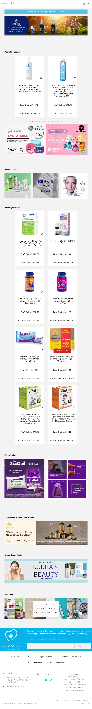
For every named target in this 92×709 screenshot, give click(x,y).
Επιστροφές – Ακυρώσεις (71, 657)
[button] (30, 121)
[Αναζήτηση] (84, 4)
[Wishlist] (41, 78)
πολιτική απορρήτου (58, 639)
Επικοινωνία (16, 657)
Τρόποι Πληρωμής (34, 662)
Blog (30, 657)
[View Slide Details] (46, 26)
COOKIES (85, 703)
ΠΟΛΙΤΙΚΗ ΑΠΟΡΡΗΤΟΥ (60, 700)
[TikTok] (51, 680)
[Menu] (4, 4)
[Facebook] (40, 680)
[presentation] (11, 86)
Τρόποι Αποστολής (57, 662)
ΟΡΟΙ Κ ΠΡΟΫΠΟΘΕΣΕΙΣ (80, 700)
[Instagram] (45, 680)
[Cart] (88, 4)
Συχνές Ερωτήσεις (46, 657)
